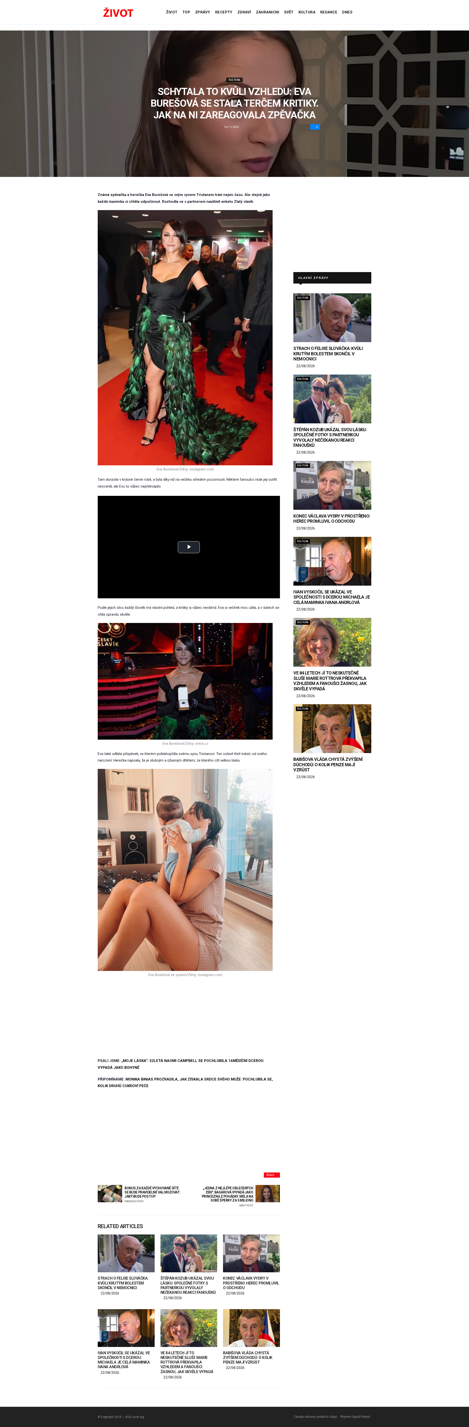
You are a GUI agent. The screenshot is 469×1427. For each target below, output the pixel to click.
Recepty (224, 12)
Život (171, 12)
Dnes (347, 12)
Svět (289, 12)
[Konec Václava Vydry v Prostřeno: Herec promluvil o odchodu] (251, 1253)
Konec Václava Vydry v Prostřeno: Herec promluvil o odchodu (251, 1283)
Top (186, 12)
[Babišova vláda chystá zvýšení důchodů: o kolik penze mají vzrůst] (251, 1328)
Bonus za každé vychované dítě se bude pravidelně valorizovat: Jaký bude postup (153, 1194)
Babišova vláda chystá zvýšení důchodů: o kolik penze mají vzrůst (247, 1358)
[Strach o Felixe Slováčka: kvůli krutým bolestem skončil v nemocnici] (126, 1253)
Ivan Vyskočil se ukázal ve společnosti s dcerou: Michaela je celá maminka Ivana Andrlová (124, 1360)
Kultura (306, 12)
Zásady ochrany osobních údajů (315, 1416)
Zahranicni (267, 12)
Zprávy (202, 12)
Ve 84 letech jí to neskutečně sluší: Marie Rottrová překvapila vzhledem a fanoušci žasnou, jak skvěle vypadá (186, 1362)
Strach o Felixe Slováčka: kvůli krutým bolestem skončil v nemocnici (123, 1283)
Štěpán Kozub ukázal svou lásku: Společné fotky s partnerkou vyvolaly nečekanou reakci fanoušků (188, 1285)
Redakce (328, 12)
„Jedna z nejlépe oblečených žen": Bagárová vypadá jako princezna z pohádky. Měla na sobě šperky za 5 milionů (227, 1196)
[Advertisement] (185, 1017)
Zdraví (244, 12)
